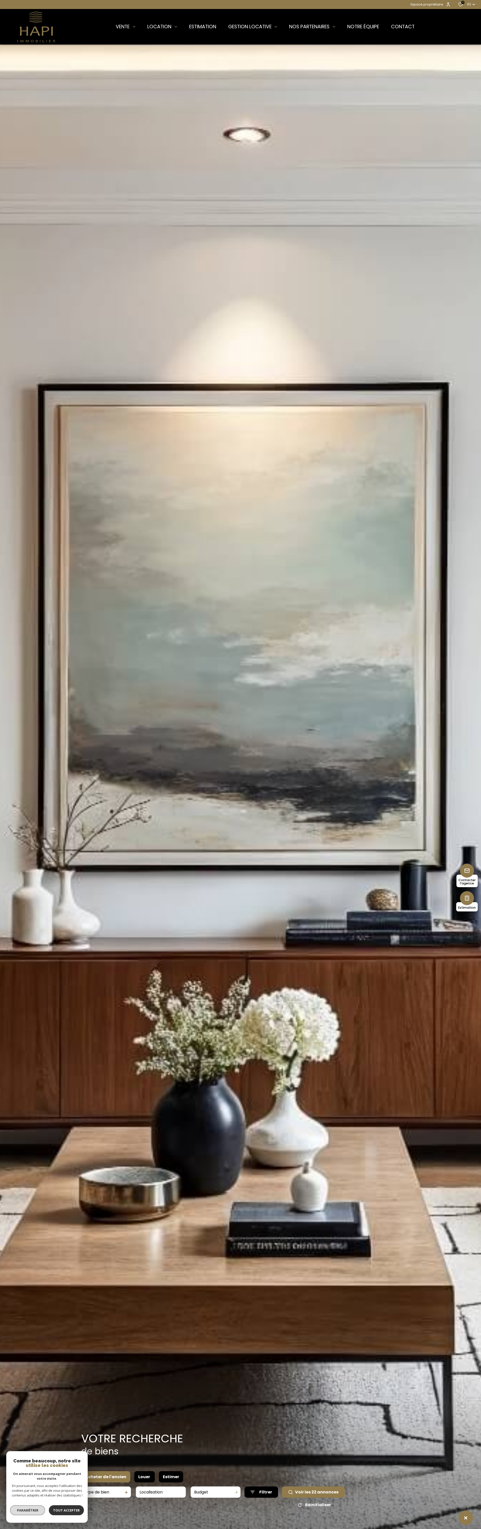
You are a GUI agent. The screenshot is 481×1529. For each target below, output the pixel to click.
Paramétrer (27, 1510)
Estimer (171, 1477)
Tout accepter (66, 1510)
